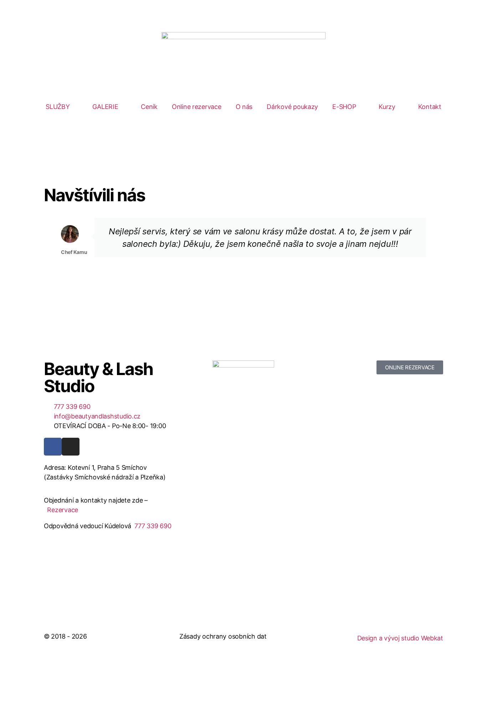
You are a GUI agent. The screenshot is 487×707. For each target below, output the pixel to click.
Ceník (149, 106)
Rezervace (62, 510)
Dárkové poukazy (292, 106)
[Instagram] (71, 447)
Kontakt (429, 106)
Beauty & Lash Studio (98, 377)
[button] (50, 250)
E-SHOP (344, 106)
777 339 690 (152, 526)
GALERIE (105, 106)
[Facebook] (53, 447)
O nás (244, 106)
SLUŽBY (58, 106)
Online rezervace (196, 106)
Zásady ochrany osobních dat (223, 636)
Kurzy (387, 106)
